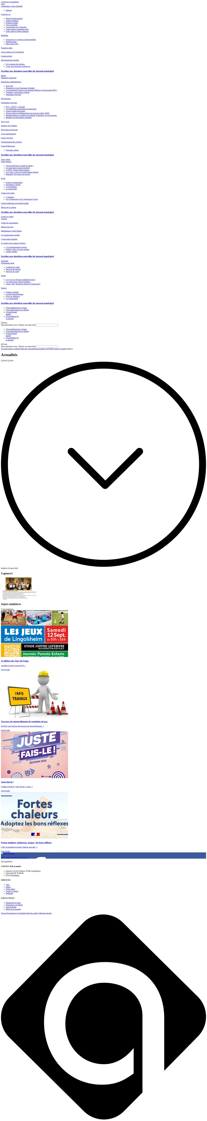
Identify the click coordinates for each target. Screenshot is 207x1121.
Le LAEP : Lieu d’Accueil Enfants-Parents (22, 172)
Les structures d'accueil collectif (18, 168)
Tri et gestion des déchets (15, 64)
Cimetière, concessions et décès (17, 92)
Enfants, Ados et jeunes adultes (17, 249)
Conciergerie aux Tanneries (16, 27)
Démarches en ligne (13, 903)
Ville (3, 4)
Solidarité (4, 261)
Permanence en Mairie (14, 905)
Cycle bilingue (11, 187)
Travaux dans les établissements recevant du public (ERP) (27, 113)
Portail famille (11, 907)
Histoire (9, 10)
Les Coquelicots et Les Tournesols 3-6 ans (22, 199)
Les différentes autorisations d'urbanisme (21, 109)
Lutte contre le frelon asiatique (17, 31)
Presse (3, 913)
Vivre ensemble (11, 25)
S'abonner (15, 875)
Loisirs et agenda (12, 292)
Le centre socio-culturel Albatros (18, 282)
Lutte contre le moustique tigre (17, 29)
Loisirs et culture (7, 217)
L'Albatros (10, 197)
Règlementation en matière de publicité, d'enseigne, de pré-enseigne (31, 115)
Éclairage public (12, 23)
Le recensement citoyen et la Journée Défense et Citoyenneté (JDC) (31, 90)
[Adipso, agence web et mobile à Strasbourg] (103, 1119)
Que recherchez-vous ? (18, 325)
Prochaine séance (12, 150)
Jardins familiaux (12, 21)
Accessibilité (21, 913)
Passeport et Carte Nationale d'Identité (20, 88)
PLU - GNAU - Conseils (15, 107)
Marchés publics (32, 913)
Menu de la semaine (13, 909)
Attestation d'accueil (13, 95)
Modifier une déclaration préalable (19, 118)
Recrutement (11, 913)
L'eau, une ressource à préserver (18, 66)
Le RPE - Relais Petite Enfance (17, 170)
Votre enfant (5, 159)
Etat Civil (9, 86)
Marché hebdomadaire (14, 18)
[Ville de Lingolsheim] (10, 2)
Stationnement (11, 42)
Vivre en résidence (13, 296)
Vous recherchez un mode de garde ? (20, 166)
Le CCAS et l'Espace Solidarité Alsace (20, 280)
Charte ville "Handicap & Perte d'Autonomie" (23, 284)
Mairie (3, 76)
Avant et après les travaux (15, 111)
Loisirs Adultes (11, 252)
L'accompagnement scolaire (16, 247)
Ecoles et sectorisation (14, 183)
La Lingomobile (12, 299)
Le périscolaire (11, 189)
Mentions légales (45, 913)
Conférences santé (13, 267)
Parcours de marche (13, 269)
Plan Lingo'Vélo (12, 44)
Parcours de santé (12, 272)
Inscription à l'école (13, 185)
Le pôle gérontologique (14, 294)
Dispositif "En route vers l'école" (18, 174)
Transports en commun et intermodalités (21, 40)
